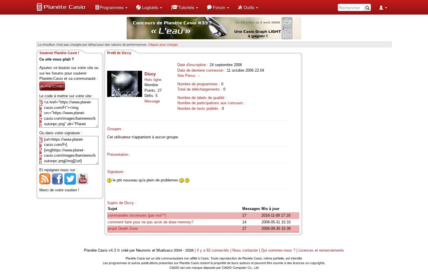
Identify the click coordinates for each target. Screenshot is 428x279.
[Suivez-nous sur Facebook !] (57, 178)
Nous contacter (245, 250)
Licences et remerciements (321, 250)
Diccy (150, 73)
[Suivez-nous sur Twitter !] (70, 178)
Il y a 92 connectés (213, 250)
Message (152, 101)
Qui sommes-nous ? (278, 250)
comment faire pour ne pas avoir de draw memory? (150, 222)
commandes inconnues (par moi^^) (137, 215)
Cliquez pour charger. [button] (163, 44)
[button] (111, 7)
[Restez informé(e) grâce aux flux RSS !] (44, 178)
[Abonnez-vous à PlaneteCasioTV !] (82, 178)
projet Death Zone (123, 228)
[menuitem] (111, 7)
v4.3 (112, 250)
